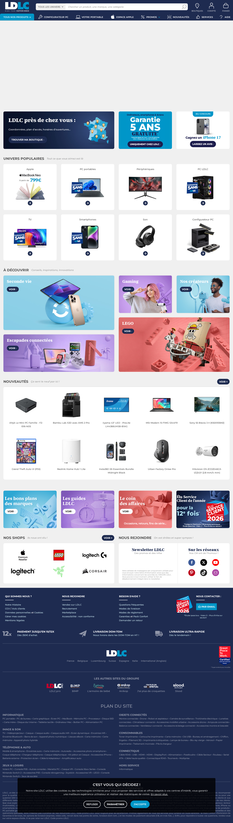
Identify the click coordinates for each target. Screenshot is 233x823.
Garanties (124, 616)
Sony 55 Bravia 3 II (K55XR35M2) (207, 422)
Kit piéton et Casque (78, 754)
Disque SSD (108, 718)
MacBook (67, 718)
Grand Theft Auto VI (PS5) (26, 469)
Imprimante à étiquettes (155, 740)
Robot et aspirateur (158, 718)
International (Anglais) (153, 660)
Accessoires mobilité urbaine (171, 722)
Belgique (82, 660)
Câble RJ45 (124, 754)
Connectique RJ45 (156, 758)
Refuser (92, 804)
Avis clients (18, 608)
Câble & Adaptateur (50, 758)
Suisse (112, 660)
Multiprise (184, 758)
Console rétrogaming (53, 772)
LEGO (96, 772)
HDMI (142, 754)
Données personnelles (18, 612)
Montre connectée (128, 718)
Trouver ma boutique (27, 139)
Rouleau (217, 754)
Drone (143, 718)
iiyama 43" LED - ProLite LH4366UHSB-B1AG (116, 424)
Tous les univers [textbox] (49, 6)
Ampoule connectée (218, 722)
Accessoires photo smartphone (89, 751)
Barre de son (30, 736)
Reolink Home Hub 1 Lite (71, 469)
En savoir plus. (159, 794)
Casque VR (67, 769)
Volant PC (8, 769)
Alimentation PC (94, 722)
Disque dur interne (27, 722)
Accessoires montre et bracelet (212, 725)
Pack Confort (140, 616)
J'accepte (140, 804)
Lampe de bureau (179, 740)
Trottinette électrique (206, 718)
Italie (135, 660)
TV (4, 733)
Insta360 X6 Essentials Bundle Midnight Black (116, 471)
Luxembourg (98, 660)
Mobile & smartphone (14, 751)
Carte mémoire (93, 736)
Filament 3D (135, 740)
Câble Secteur (204, 754)
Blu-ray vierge (197, 740)
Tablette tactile (46, 722)
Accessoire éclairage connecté (179, 725)
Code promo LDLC (59, 818)
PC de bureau (24, 718)
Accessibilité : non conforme (78, 616)
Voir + (223, 381)
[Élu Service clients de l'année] (184, 611)
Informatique (126, 769)
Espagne (124, 660)
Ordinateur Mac (63, 722)
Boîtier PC (78, 722)
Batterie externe (11, 758)
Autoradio (66, 751)
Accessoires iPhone (101, 754)
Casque (29, 733)
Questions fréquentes (131, 604)
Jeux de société (29, 776)
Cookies (38, 612)
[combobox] (50, 6)
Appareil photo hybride (26, 740)
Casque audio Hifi (60, 733)
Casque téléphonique (56, 754)
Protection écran (29, 758)
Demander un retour (131, 620)
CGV (7, 608)
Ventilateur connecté (151, 725)
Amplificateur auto (71, 758)
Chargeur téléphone (32, 754)
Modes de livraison (129, 608)
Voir (13, 289)
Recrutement (69, 608)
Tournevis (173, 758)
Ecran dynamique (80, 733)
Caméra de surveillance (182, 718)
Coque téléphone (11, 754)
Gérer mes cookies (15, 616)
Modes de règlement (131, 612)
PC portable (9, 718)
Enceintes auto (34, 751)
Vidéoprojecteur (15, 733)
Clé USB (187, 736)
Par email (208, 606)
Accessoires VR (84, 772)
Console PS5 (21, 769)
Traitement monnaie (143, 744)
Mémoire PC (80, 718)
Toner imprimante (128, 736)
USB (134, 754)
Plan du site (116, 706)
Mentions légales (15, 620)
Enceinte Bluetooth (13, 736)
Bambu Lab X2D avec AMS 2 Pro (71, 422)
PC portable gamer (12, 810)
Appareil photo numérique (53, 736)
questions (212, 815)
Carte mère (10, 722)
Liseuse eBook (75, 736)
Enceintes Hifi (98, 733)
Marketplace (69, 612)
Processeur (94, 718)
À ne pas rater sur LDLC (37, 818)
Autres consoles (37, 769)
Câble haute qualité (135, 758)
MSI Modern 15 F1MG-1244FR (162, 422)
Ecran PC (55, 718)
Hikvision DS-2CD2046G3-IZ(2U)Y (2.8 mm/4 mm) (207, 471)
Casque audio (42, 733)
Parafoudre (189, 754)
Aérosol (210, 740)
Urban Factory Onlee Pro (162, 469)
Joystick (70, 772)
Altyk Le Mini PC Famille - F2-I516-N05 (26, 424)
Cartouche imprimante (151, 736)
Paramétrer (115, 804)
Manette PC (54, 769)
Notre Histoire (13, 604)
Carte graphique (41, 718)
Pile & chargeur (164, 744)
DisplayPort (160, 754)
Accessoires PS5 (31, 772)
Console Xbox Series (85, 769)
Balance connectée (129, 725)
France (70, 660)
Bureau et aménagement (206, 736)
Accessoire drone (197, 722)
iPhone (224, 805)
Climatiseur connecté (144, 722)
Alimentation (175, 754)
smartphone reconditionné (16, 808)
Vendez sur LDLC (72, 604)
